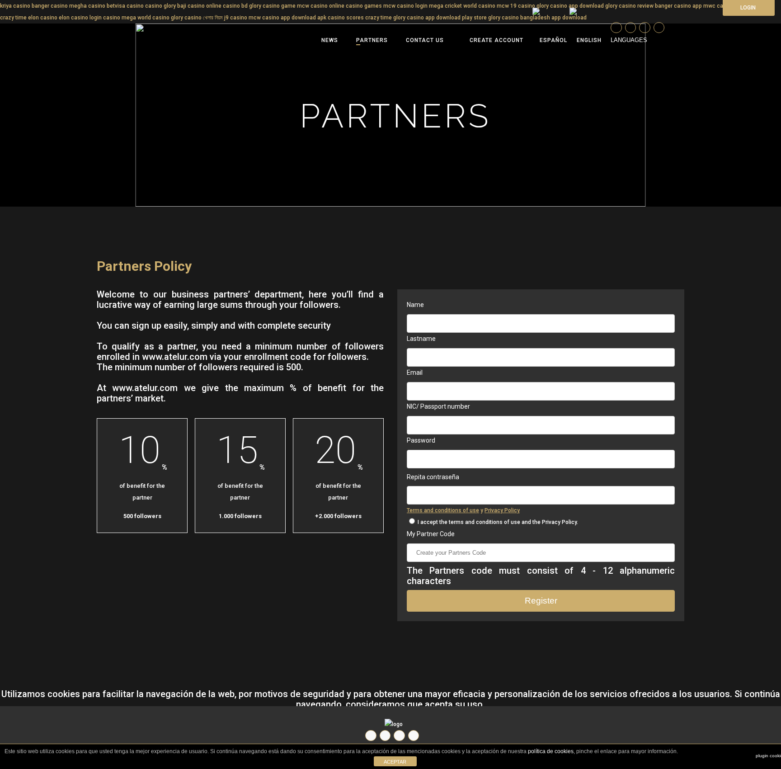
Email (415, 372)
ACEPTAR (395, 761)
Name (415, 304)
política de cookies (551, 751)
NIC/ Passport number (438, 406)
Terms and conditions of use (443, 510)
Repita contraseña (433, 477)
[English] (589, 40)
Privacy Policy (502, 510)
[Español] (549, 40)
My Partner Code (431, 534)
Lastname (421, 338)
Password (421, 440)
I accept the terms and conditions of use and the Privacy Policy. (497, 522)
